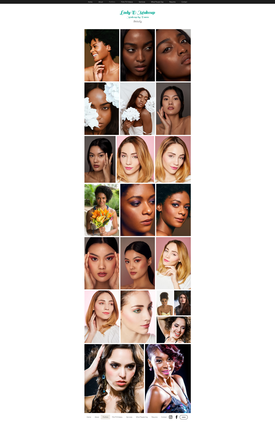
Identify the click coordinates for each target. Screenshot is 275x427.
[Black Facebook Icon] (176, 417)
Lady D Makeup (137, 12)
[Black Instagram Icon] (170, 417)
